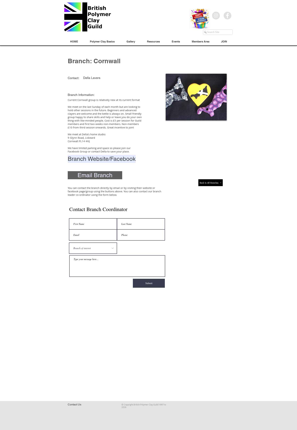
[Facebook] (227, 15)
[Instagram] (216, 15)
